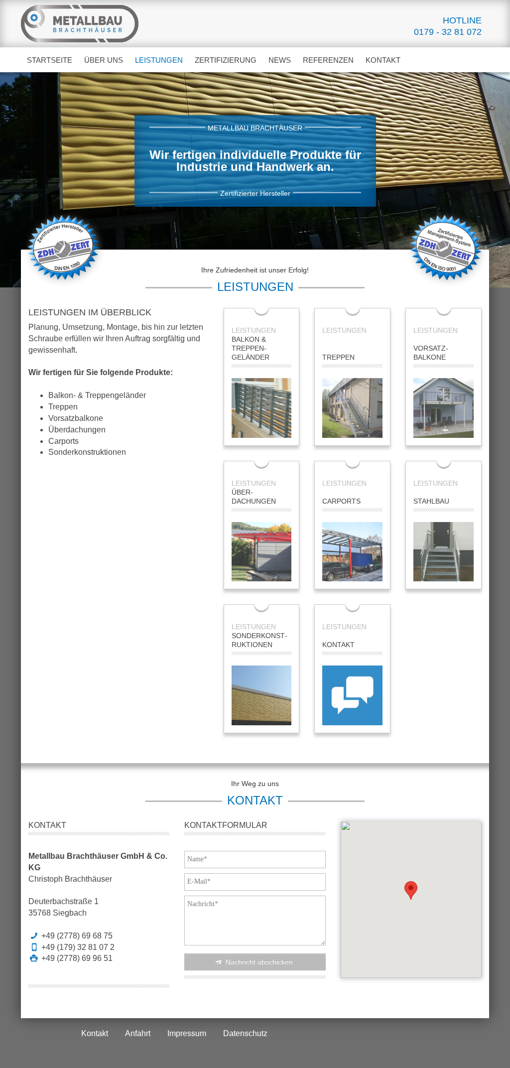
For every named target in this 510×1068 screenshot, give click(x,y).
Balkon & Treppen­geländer (250, 348)
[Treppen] (352, 408)
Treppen (338, 357)
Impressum (186, 1033)
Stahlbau (431, 501)
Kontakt (383, 60)
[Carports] (352, 552)
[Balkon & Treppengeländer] (262, 408)
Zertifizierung (225, 60)
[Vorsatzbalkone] (443, 408)
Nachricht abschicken (258, 962)
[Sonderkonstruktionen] (262, 695)
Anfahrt (137, 1033)
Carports (341, 501)
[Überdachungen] (262, 552)
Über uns (103, 60)
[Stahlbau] (443, 552)
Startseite (49, 60)
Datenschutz (245, 1033)
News (279, 60)
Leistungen (162, 59)
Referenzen (328, 60)
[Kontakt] (352, 695)
